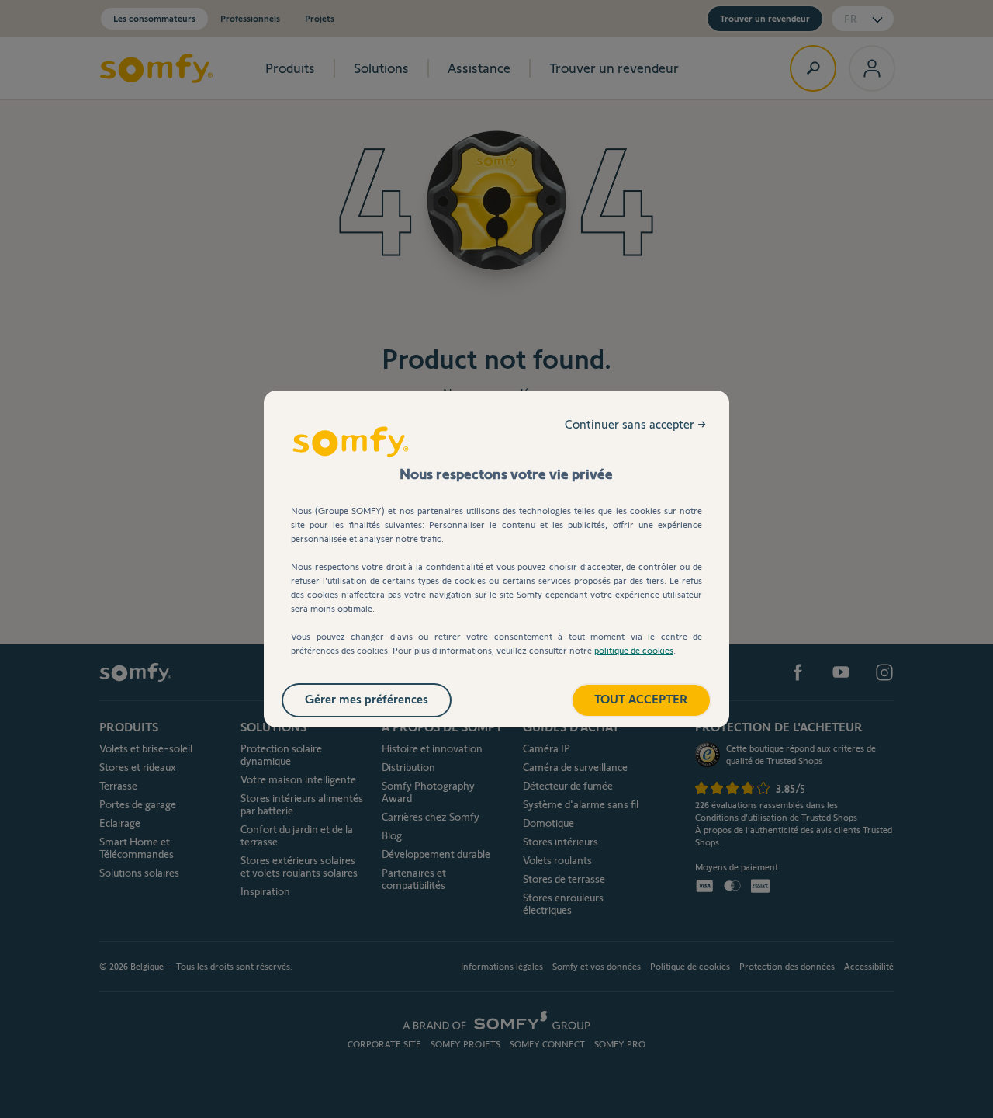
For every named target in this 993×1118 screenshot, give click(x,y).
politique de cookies (633, 650)
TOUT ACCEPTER (641, 699)
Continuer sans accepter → (635, 424)
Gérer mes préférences (366, 699)
